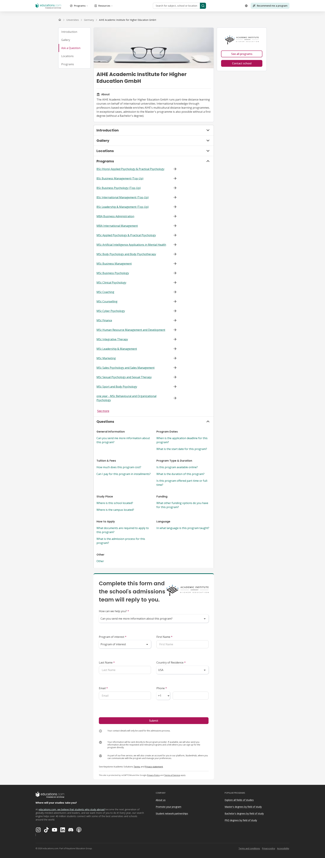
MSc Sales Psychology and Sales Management (125, 368)
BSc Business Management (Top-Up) (119, 178)
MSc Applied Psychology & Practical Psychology (126, 235)
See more (103, 411)
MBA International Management (117, 226)
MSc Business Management (114, 263)
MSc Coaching (105, 292)
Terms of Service (172, 775)
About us (161, 800)
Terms (137, 766)
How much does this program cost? (118, 467)
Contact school (242, 63)
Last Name (107, 662)
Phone (161, 688)
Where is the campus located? (115, 510)
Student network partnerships (172, 813)
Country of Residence (171, 662)
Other (100, 561)
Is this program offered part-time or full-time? (182, 483)
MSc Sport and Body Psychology (116, 386)
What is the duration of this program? (180, 474)
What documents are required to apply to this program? (122, 530)
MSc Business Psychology (112, 273)
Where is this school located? (114, 503)
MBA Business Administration (115, 216)
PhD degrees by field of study (241, 820)
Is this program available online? (177, 467)
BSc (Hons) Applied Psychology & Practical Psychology (130, 169)
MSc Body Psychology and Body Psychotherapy (126, 254)
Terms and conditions (249, 848)
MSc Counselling (106, 301)
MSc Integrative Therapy (112, 339)
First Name (164, 637)
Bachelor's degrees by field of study (244, 813)
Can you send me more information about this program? (123, 440)
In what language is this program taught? (182, 528)
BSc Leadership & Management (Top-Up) (122, 207)
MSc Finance (104, 320)
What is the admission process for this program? (120, 541)
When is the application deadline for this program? (182, 440)
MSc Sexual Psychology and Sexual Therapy (124, 377)
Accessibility (283, 848)
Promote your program (168, 806)
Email (103, 688)
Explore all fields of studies (239, 800)
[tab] (74, 32)
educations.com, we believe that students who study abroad (72, 809)
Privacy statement (154, 766)
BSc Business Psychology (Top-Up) (118, 188)
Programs (79, 5)
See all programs (241, 54)
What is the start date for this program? (181, 449)
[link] (127, 20)
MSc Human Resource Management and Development (130, 330)
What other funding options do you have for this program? (182, 505)
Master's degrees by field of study (243, 806)
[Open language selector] (246, 6)
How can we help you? (114, 611)
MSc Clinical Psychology (111, 282)
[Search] (203, 6)
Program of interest (112, 637)
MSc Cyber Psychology (110, 311)
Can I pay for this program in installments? (123, 474)
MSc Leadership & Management (116, 349)
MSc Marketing (106, 358)
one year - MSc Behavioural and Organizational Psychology (126, 398)
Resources (104, 5)
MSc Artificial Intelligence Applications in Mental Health (131, 245)
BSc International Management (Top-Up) (122, 197)
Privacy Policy (153, 775)
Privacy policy (268, 848)
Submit (153, 720)
